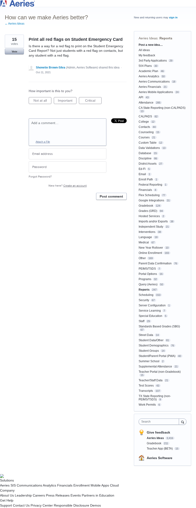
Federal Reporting (150, 184)
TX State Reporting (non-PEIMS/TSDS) (155, 397)
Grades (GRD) (148, 211)
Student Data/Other (151, 340)
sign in (173, 17)
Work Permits (147, 404)
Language (145, 237)
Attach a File (43, 141)
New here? (68, 186)
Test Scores (146, 385)
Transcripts (146, 391)
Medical (144, 242)
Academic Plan (148, 71)
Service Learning (150, 310)
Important (67, 101)
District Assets (148, 163)
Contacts (144, 127)
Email (142, 174)
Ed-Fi (142, 169)
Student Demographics (154, 345)
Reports (165, 38)
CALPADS (145, 116)
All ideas (144, 50)
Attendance (146, 102)
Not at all (42, 101)
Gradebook (146, 205)
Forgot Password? (40, 176)
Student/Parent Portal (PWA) (157, 356)
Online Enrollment (150, 253)
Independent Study (151, 226)
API (141, 97)
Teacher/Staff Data (151, 380)
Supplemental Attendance (155, 366)
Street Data (146, 335)
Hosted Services (149, 216)
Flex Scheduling (149, 195)
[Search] (182, 421)
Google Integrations (151, 200)
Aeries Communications (154, 81)
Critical (93, 101)
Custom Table (148, 142)
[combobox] (160, 421)
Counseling (146, 132)
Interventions (147, 232)
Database (145, 153)
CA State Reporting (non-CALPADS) (162, 108)
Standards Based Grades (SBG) (159, 326)
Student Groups (149, 350)
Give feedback (158, 432)
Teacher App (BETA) (160, 448)
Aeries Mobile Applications (156, 92)
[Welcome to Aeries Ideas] (98, 3)
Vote (14, 51)
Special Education (150, 316)
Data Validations (149, 148)
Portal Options (148, 274)
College (144, 121)
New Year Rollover (151, 247)
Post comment (111, 196)
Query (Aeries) (148, 284)
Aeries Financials (150, 87)
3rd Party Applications (153, 60)
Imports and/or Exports (153, 221)
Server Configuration (152, 305)
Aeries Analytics (149, 76)
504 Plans (145, 66)
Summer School (149, 361)
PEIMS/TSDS (147, 268)
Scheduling (146, 295)
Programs (145, 279)
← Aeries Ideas (14, 23)
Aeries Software (159, 458)
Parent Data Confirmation (155, 263)
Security (144, 300)
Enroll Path (146, 179)
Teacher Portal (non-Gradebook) (160, 371)
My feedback (147, 55)
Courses (144, 137)
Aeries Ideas (148, 38)
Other (142, 258)
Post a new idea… (151, 45)
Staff (141, 321)
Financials (145, 190)
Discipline (145, 158)
